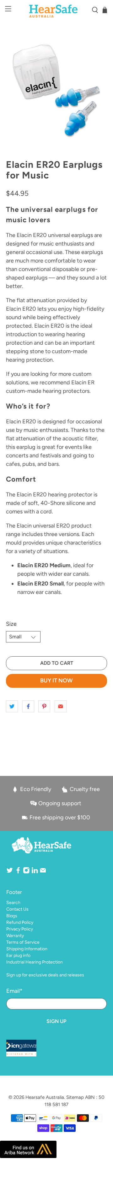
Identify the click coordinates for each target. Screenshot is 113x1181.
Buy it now (56, 680)
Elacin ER (82, 382)
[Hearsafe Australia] (56, 10)
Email (14, 990)
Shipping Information (26, 949)
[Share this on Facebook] (28, 706)
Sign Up (56, 1021)
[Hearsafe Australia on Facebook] (18, 872)
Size (11, 623)
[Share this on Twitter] (12, 706)
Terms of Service (23, 942)
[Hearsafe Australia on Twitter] (9, 872)
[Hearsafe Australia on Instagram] (26, 872)
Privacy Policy (19, 929)
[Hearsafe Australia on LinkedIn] (34, 872)
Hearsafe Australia (44, 1097)
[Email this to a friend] (61, 706)
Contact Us (17, 909)
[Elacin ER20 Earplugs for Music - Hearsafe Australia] (56, 89)
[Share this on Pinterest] (44, 706)
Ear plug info (18, 955)
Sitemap (75, 1097)
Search (13, 902)
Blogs (11, 915)
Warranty (15, 935)
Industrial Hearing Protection (34, 962)
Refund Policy (19, 922)
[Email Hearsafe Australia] (43, 872)
